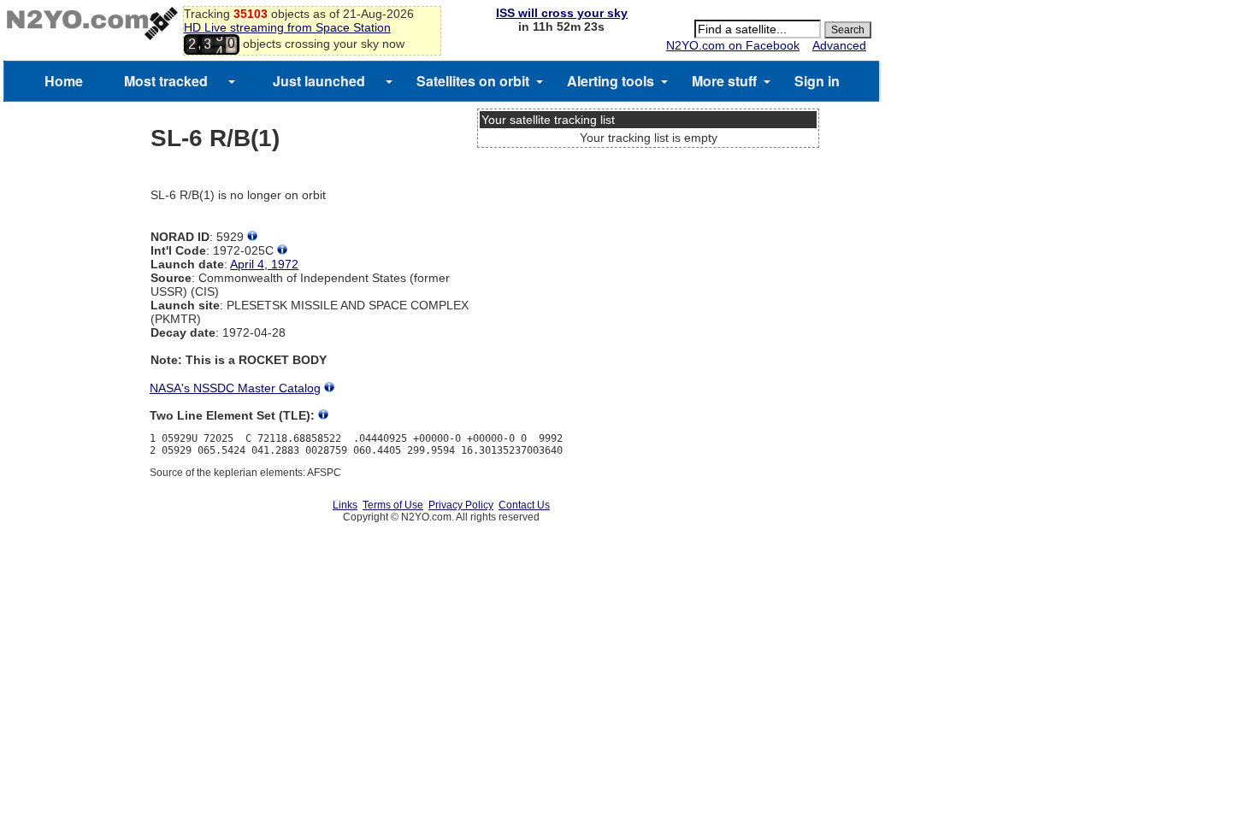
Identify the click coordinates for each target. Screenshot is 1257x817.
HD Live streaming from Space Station (287, 27)
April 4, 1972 (264, 264)
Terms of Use (393, 505)
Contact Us (524, 505)
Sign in (817, 81)
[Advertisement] (648, 218)
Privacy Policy (460, 505)
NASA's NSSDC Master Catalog (235, 388)
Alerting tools (610, 81)
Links (345, 505)
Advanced (839, 45)
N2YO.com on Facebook (733, 45)
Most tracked (166, 81)
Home (63, 81)
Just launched (319, 81)
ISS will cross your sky (562, 13)
